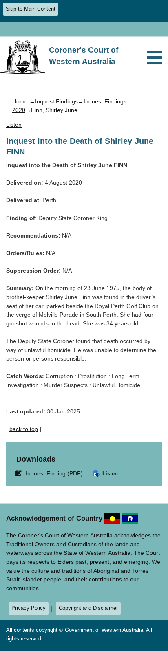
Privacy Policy (28, 608)
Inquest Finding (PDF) (50, 473)
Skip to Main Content (30, 9)
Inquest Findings (56, 101)
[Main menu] (154, 58)
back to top (23, 429)
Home (20, 101)
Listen (109, 474)
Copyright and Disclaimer (88, 608)
